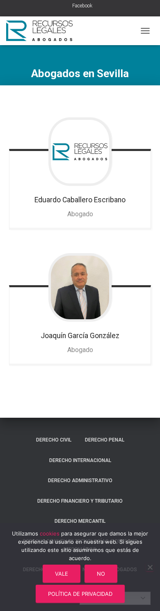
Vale (61, 573)
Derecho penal (104, 440)
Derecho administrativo (80, 480)
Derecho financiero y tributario (80, 501)
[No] (150, 567)
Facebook (82, 6)
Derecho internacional (80, 460)
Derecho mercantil (80, 521)
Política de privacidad (80, 593)
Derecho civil (53, 440)
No (101, 573)
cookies (49, 533)
